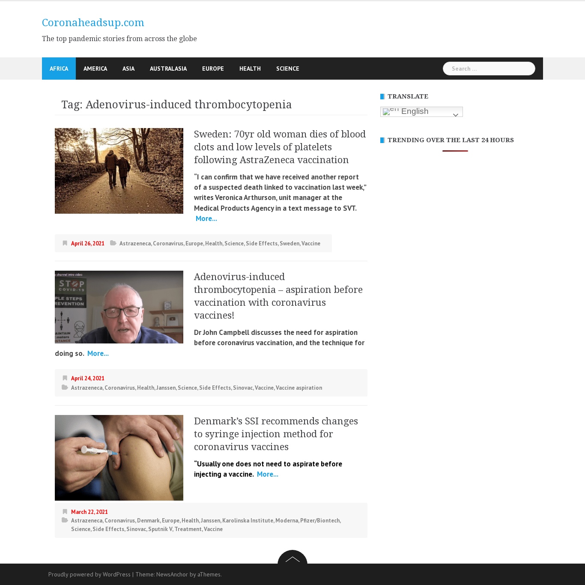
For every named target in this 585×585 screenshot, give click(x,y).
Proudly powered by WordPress (89, 574)
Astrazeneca (135, 243)
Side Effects (262, 243)
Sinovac (243, 387)
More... (205, 218)
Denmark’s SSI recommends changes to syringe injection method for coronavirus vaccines (276, 434)
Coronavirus (168, 243)
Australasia (168, 68)
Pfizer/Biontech (320, 520)
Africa (59, 68)
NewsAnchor (172, 574)
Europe (213, 68)
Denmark (148, 520)
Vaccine (310, 243)
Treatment (188, 529)
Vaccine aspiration (299, 387)
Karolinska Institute (247, 520)
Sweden (289, 243)
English (414, 111)
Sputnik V (160, 529)
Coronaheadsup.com (93, 23)
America (95, 68)
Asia (128, 68)
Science (287, 68)
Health (250, 68)
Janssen (166, 387)
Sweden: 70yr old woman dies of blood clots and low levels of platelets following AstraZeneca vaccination (280, 147)
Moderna (286, 520)
